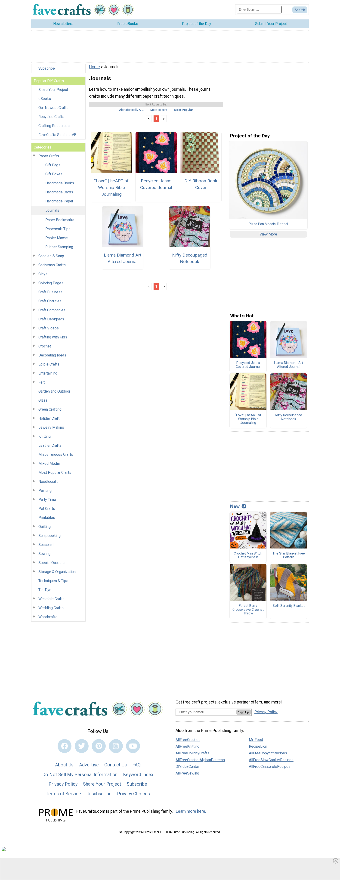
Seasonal (45, 544)
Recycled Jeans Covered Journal (156, 184)
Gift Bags (52, 165)
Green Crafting (50, 409)
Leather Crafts (50, 445)
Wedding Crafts (51, 608)
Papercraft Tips (58, 229)
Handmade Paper (59, 201)
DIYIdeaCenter (187, 766)
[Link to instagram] (116, 746)
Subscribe (46, 68)
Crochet (44, 346)
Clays (42, 274)
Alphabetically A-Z (131, 110)
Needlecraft (48, 481)
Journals (52, 210)
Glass (43, 400)
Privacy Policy (63, 784)
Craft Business (50, 292)
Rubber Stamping (59, 247)
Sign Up (243, 712)
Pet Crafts (46, 508)
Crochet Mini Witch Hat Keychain (248, 555)
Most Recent (158, 110)
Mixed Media (49, 463)
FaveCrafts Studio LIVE (57, 135)
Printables (46, 517)
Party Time (47, 499)
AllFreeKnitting (187, 746)
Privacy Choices (133, 793)
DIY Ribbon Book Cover (200, 184)
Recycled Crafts (51, 117)
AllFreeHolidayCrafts (192, 753)
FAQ (136, 765)
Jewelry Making (51, 427)
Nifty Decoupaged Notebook (189, 258)
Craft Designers (51, 319)
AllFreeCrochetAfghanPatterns (200, 760)
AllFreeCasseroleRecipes (270, 766)
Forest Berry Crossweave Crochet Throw (248, 609)
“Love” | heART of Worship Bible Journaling (111, 187)
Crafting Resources (54, 126)
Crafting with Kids (52, 337)
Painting (45, 490)
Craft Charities (50, 301)
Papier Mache (56, 238)
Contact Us (115, 765)
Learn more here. (191, 811)
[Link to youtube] (133, 746)
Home (94, 67)
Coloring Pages (50, 283)
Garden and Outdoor (54, 391)
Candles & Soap (51, 256)
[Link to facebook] (64, 746)
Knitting (44, 436)
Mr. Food (256, 739)
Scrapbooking (49, 535)
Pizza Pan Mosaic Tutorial (268, 224)
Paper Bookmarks (59, 220)
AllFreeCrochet (188, 739)
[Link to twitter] (82, 746)
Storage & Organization (57, 572)
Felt (41, 382)
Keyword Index (138, 774)
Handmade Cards (59, 192)
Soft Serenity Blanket (289, 606)
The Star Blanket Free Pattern (288, 555)
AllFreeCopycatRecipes (268, 753)
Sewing (44, 554)
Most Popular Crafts (54, 472)
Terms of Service (63, 793)
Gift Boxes (53, 174)
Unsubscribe (99, 793)
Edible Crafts (48, 364)
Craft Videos (48, 328)
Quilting (44, 526)
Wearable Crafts (51, 599)
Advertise (89, 765)
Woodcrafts (47, 617)
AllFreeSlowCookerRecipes (271, 760)
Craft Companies (51, 310)
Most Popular (183, 110)
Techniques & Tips (53, 581)
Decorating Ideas (52, 355)
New (235, 506)
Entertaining (47, 373)
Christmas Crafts (52, 265)
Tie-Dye (44, 590)
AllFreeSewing (187, 773)
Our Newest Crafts (53, 107)
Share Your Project (53, 89)
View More (268, 234)
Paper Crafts (48, 156)
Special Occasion (52, 563)
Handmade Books (59, 183)
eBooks (44, 98)
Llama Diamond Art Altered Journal (122, 258)
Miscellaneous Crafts (55, 454)
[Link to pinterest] (99, 746)
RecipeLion (258, 746)
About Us (64, 765)
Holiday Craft (48, 418)
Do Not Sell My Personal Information (79, 774)
